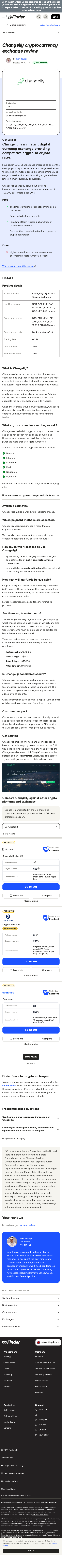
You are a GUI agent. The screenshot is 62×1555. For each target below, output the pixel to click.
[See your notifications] (45, 16)
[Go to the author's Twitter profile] (30, 1244)
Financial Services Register (11, 1535)
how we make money (40, 1514)
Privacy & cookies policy (12, 1466)
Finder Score (9, 1085)
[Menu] (3, 17)
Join (55, 16)
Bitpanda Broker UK (12, 856)
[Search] (38, 16)
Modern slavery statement (13, 1473)
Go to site (31, 887)
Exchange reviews (18, 25)
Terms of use (7, 1458)
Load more (31, 1057)
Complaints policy (9, 1481)
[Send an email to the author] (21, 1244)
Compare (47, 895)
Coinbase (7, 999)
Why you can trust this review (18, 266)
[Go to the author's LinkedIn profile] (25, 1244)
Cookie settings (8, 1489)
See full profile (27, 1276)
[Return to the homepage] (15, 17)
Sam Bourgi (21, 59)
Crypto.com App (11, 924)
